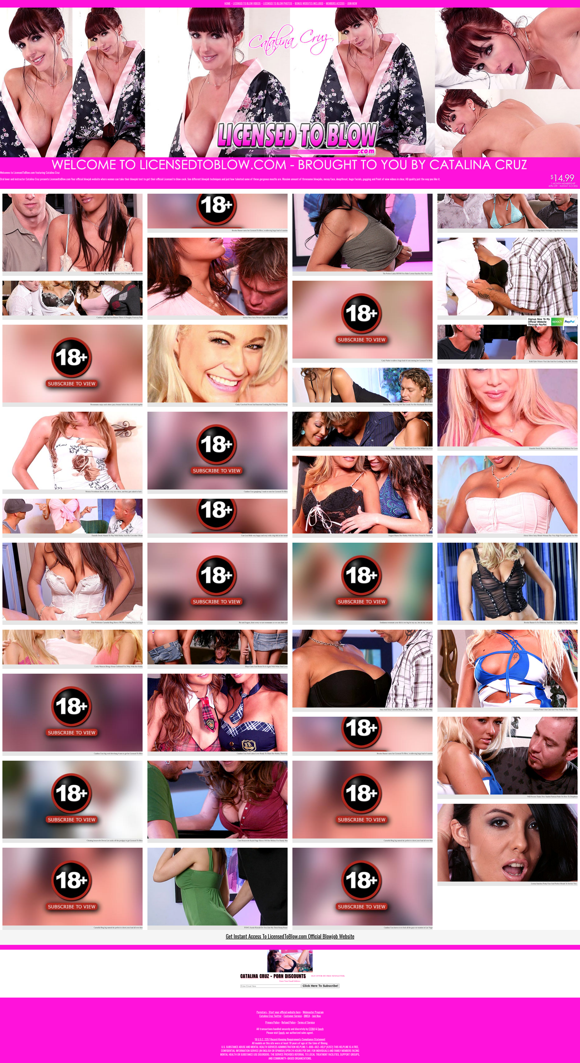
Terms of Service (306, 1022)
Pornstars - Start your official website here (279, 1012)
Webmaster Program (313, 1012)
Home (227, 3)
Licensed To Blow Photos (277, 3)
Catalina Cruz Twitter (270, 1016)
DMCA (307, 1016)
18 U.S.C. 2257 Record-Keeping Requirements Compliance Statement (290, 1039)
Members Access (335, 3)
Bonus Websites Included (309, 3)
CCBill (312, 1029)
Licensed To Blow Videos (247, 3)
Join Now (352, 3)
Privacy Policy (272, 1022)
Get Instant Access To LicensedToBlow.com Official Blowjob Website (290, 936)
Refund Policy (288, 1022)
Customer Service (293, 1016)
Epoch (321, 1029)
